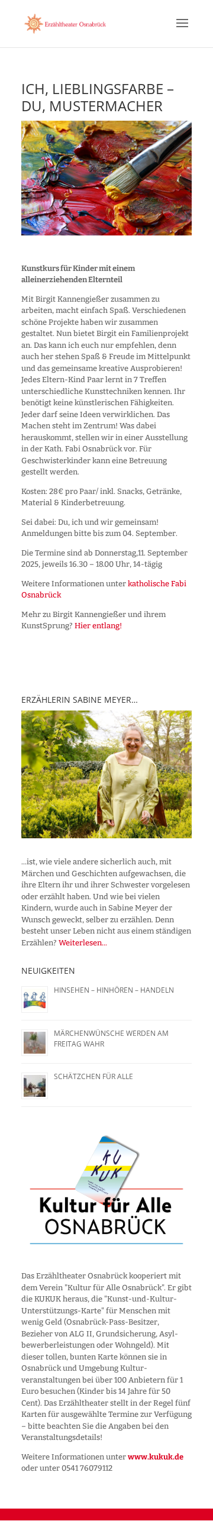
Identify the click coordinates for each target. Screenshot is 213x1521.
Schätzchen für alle (93, 1076)
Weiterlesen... (83, 942)
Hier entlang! (98, 625)
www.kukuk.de (155, 1456)
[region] (106, 774)
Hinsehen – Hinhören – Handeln (114, 990)
